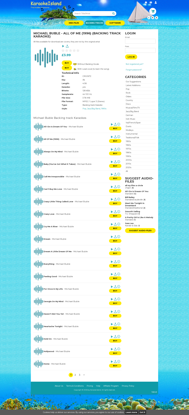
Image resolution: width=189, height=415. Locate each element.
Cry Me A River (51, 226)
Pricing (90, 386)
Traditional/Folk (132, 137)
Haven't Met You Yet (54, 314)
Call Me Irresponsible (54, 176)
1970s (128, 149)
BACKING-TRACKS (94, 23)
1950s (128, 141)
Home (46, 364)
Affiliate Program (111, 386)
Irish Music (130, 119)
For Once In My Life (53, 289)
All (127, 171)
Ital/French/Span (133, 123)
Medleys (129, 130)
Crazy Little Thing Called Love (58, 201)
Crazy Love (49, 214)
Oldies (128, 96)
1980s (128, 152)
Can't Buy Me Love (53, 189)
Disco (128, 104)
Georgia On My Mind (53, 301)
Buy (67, 63)
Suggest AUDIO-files (140, 230)
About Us (59, 386)
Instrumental (131, 134)
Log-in (131, 57)
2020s (128, 167)
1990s (103, 108)
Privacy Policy (128, 386)
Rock (128, 93)
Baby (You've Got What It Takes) (59, 164)
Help (98, 386)
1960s (128, 145)
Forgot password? (134, 70)
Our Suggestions (133, 81)
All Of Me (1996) (51, 139)
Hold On (48, 339)
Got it (142, 412)
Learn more (131, 412)
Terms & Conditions (75, 386)
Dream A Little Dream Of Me (58, 251)
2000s (129, 160)
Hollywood (49, 351)
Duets (128, 126)
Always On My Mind (53, 151)
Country (129, 100)
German (129, 115)
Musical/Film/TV (133, 108)
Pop (84, 108)
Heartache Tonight (53, 326)
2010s (128, 164)
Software (115, 23)
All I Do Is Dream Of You (55, 127)
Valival (154, 392)
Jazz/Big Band (93, 108)
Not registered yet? (134, 64)
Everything (49, 264)
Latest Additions (133, 85)
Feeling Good (50, 276)
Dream (47, 239)
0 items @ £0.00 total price (152, 17)
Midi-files (74, 23)
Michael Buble (76, 126)
